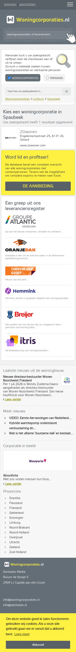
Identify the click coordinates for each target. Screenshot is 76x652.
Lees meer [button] (22, 634)
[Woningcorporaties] (38, 23)
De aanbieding (38, 186)
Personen (56, 78)
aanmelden (27, 4)
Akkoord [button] (38, 644)
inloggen (10, 4)
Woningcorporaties (24, 78)
